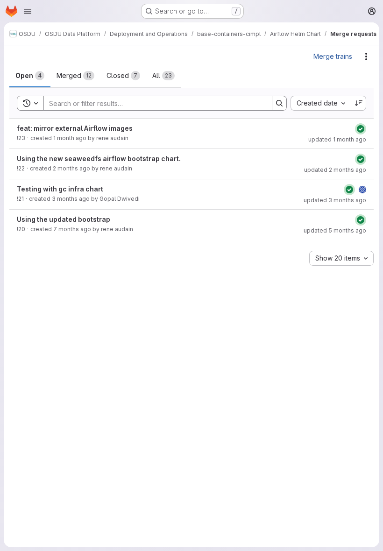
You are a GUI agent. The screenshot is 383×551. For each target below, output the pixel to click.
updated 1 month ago (337, 139)
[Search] (279, 103)
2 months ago (71, 168)
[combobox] (321, 103)
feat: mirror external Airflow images (75, 128)
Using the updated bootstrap (63, 219)
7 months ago (72, 229)
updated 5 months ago (335, 230)
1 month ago (69, 137)
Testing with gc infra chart (60, 189)
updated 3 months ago (335, 200)
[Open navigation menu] (27, 11)
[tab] (29, 75)
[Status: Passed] (360, 128)
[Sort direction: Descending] (358, 103)
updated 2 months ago (335, 169)
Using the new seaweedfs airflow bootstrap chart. (99, 158)
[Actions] (366, 56)
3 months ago (71, 198)
